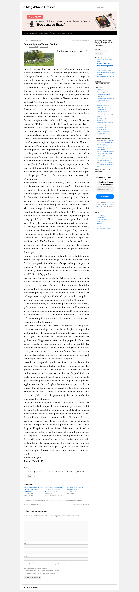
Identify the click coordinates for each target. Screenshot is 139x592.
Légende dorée (100, 113)
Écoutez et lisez (100, 107)
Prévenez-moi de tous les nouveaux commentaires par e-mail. (42, 570)
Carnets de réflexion (101, 157)
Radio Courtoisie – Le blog (103, 228)
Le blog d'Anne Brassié (38, 7)
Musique (99, 120)
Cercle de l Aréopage (102, 216)
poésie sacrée (101, 109)
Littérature (99, 116)
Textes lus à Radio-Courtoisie (104, 131)
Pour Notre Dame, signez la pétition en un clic (75, 488)
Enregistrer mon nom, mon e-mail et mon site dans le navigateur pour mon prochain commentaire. (53, 563)
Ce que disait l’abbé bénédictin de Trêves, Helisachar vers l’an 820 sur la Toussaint (54, 489)
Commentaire (28, 520)
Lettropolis (99, 223)
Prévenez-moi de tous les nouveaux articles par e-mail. (40, 573)
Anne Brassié (61, 33)
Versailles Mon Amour (102, 135)
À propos (52, 33)
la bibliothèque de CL (102, 111)
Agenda (98, 91)
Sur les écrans (100, 127)
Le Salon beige (100, 221)
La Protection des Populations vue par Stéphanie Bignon (105, 164)
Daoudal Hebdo (100, 217)
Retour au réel (100, 124)
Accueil (26, 33)
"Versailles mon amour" (102, 214)
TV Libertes (99, 133)
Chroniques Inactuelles (46, 500)
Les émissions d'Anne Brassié (104, 114)
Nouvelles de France (101, 225)
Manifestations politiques (104, 94)
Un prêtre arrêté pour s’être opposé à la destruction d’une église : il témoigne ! (106, 158)
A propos (99, 89)
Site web (26, 556)
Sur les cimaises (100, 125)
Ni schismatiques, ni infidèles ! (104, 70)
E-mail (26, 550)
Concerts (100, 92)
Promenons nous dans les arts (104, 122)
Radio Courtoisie (101, 227)
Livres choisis (100, 118)
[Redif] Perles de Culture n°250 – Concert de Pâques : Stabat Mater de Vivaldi (106, 142)
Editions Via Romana (102, 219)
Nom (25, 543)
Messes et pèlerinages (103, 100)
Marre (99, 96)
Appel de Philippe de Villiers (32, 40)
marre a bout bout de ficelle (104, 98)
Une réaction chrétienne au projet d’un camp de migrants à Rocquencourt (33, 489)
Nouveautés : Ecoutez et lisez (39, 33)
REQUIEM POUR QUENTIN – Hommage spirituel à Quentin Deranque (105, 147)
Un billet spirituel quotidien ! (80, 40)
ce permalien (78, 500)
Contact (69, 33)
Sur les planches (100, 129)
